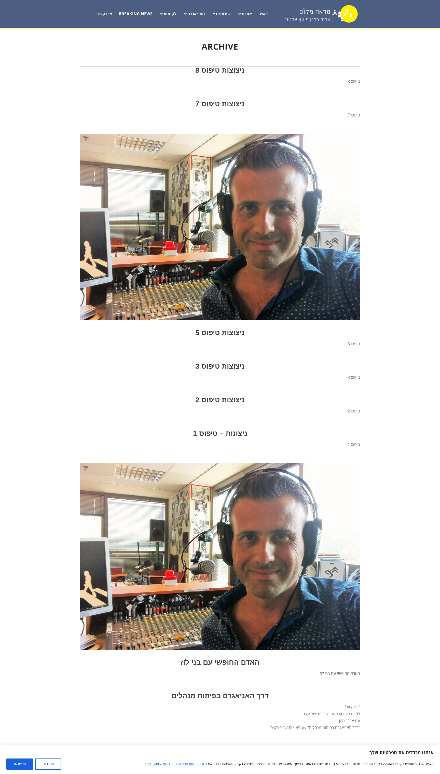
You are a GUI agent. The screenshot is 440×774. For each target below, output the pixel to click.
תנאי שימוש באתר (157, 764)
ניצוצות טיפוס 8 (220, 70)
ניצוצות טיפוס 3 (220, 366)
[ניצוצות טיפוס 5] (220, 227)
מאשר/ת (20, 764)
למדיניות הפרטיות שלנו (190, 764)
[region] (220, 759)
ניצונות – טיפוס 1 (220, 433)
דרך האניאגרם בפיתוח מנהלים (220, 696)
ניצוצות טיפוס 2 (220, 400)
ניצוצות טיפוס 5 (220, 333)
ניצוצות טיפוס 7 (220, 104)
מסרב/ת (48, 764)
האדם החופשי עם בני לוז (220, 662)
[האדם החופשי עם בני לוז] (220, 556)
